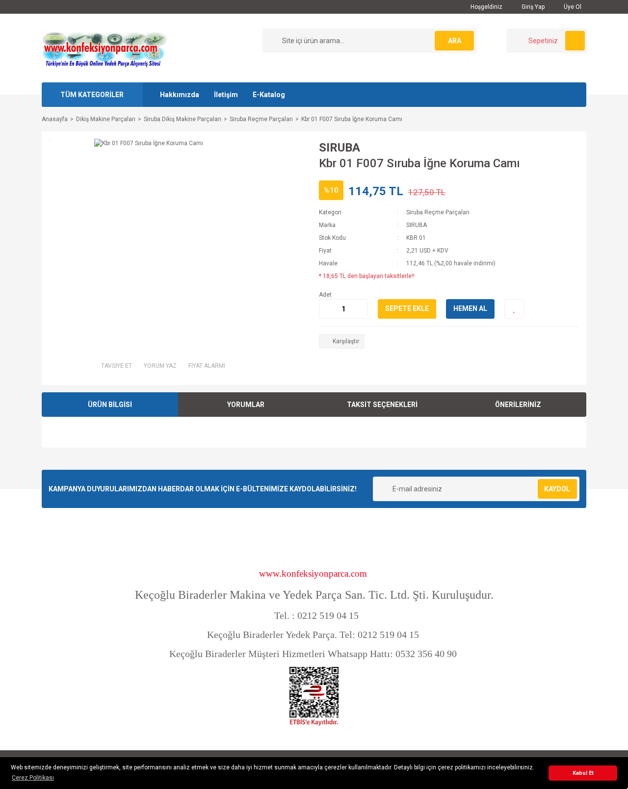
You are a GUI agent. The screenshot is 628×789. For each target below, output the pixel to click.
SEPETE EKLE (407, 308)
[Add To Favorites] (514, 309)
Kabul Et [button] (583, 773)
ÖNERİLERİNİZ (518, 404)
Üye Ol (571, 6)
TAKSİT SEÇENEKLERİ (382, 404)
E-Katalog (269, 95)
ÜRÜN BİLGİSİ (110, 404)
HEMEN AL (470, 308)
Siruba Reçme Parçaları (438, 212)
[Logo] (104, 47)
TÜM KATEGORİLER (92, 95)
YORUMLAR (245, 404)
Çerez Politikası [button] (33, 777)
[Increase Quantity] (360, 309)
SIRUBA (339, 147)
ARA (454, 41)
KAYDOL (557, 489)
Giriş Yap (532, 6)
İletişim (226, 95)
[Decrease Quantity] (326, 309)
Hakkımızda (179, 95)
